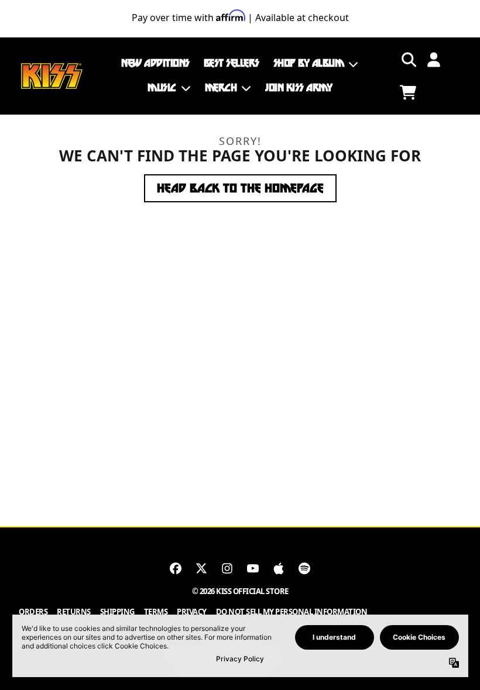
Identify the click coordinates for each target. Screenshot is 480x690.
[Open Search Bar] (408, 59)
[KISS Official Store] (52, 76)
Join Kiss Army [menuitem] (298, 88)
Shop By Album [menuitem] (308, 63)
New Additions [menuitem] (155, 63)
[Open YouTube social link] (253, 568)
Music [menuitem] (162, 88)
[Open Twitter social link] (201, 568)
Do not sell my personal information (292, 611)
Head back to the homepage (240, 188)
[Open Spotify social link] (304, 568)
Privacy (192, 611)
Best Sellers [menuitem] (231, 63)
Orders (33, 611)
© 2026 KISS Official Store (240, 591)
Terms (156, 611)
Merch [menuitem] (221, 88)
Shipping (117, 611)
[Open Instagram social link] (227, 568)
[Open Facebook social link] (175, 568)
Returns (74, 611)
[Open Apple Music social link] (279, 568)
